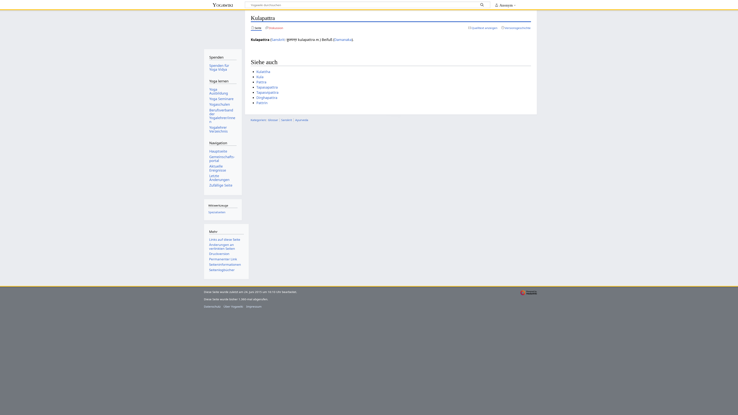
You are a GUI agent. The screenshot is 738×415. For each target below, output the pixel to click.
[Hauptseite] (223, 28)
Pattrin (262, 102)
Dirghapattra (266, 97)
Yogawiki (223, 5)
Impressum (254, 306)
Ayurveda (301, 120)
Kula (259, 77)
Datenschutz (212, 306)
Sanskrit (278, 39)
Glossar (273, 120)
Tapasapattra (267, 87)
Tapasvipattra (267, 92)
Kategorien (258, 120)
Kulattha (263, 71)
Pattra (261, 82)
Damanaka (343, 39)
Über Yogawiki (233, 306)
